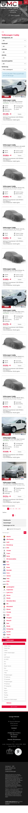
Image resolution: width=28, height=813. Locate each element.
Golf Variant (7, 657)
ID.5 (5, 663)
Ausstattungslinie (7, 61)
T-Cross (6, 670)
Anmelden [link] (14, 706)
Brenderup (9, 545)
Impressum (8, 766)
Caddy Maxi (7, 648)
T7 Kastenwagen (8, 681)
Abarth (8, 536)
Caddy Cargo (7, 646)
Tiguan (5, 692)
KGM (7, 581)
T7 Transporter (7, 686)
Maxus (8, 595)
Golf (5, 655)
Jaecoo (8, 575)
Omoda (8, 612)
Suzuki (8, 631)
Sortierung (5, 66)
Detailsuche (7, 520)
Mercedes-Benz (11, 601)
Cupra (8, 553)
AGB (13, 766)
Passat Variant (7, 666)
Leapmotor (9, 589)
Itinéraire (14, 736)
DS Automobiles (11, 559)
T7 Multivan (7, 684)
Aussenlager (7, 522)
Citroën (8, 550)
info (3, 32)
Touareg (6, 695)
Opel (7, 615)
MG (7, 603)
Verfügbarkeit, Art (7, 37)
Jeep (7, 578)
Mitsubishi (9, 606)
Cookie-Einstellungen (10, 771)
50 (13, 508)
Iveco (8, 573)
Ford (7, 564)
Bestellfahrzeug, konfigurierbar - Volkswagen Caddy (14, 143)
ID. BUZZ (6, 659)
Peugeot (9, 617)
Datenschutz (8, 769)
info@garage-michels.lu (14, 732)
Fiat (7, 561)
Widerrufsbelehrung (10, 768)
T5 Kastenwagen (8, 675)
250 (19, 508)
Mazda (8, 598)
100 (16, 508)
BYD (7, 547)
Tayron (5, 690)
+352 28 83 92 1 (14, 734)
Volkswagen (10, 640)
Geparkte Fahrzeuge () (15, 529)
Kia (7, 584)
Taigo (5, 688)
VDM (7, 637)
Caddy (5, 643)
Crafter (5, 650)
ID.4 (5, 661)
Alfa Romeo (9, 539)
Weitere (8, 703)
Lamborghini (10, 587)
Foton (8, 567)
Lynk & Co (9, 592)
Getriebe (4, 49)
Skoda (8, 626)
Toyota (8, 634)
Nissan (8, 609)
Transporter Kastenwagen (10, 699)
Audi (7, 542)
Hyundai (9, 570)
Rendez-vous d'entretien (13, 11)
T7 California (7, 677)
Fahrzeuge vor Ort (9, 525)
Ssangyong (9, 629)
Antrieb (4, 55)
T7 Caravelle (7, 679)
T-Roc (5, 672)
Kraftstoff (4, 43)
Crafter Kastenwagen (9, 652)
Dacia (8, 556)
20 (10, 508)
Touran (5, 697)
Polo (5, 668)
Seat (7, 623)
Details (19, 114)
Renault (8, 620)
